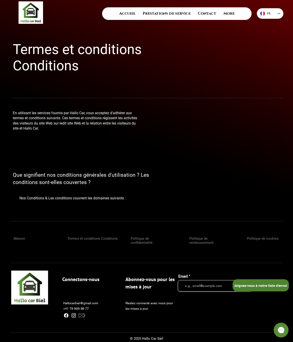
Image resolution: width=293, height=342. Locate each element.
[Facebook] (66, 315)
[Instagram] (74, 315)
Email (183, 276)
